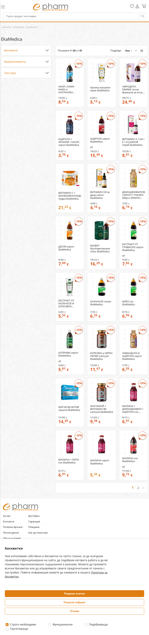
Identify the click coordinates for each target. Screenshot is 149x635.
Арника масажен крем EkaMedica (100, 89)
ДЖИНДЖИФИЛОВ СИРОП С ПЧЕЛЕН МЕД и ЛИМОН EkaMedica (133, 195)
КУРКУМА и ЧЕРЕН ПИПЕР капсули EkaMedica (101, 356)
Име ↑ (128, 50)
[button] (8, 7)
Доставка (33, 516)
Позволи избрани (74, 602)
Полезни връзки (13, 527)
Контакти (8, 521)
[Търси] (142, 16)
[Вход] (137, 8)
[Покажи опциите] (26, 50)
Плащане (33, 527)
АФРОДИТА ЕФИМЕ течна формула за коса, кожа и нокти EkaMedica (132, 89)
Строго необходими (22, 624)
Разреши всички (74, 593)
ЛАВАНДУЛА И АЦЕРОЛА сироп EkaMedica (132, 356)
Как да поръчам (38, 532)
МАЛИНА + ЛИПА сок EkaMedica (68, 461)
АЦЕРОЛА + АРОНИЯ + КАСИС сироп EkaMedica (69, 142)
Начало (6, 27)
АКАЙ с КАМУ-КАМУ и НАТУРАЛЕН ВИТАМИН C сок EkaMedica (68, 89)
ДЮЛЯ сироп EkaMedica (66, 248)
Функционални (62, 624)
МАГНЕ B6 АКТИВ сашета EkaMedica (69, 408)
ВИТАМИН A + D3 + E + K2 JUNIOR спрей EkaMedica (133, 142)
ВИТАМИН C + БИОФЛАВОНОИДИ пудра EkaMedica (69, 195)
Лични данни (11, 532)
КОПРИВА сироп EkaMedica (68, 354)
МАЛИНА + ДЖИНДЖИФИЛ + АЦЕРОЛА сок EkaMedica (132, 409)
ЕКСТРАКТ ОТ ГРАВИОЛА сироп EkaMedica (132, 247)
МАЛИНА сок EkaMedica (130, 460)
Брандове (18, 27)
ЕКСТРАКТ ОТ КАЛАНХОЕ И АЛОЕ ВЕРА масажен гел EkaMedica (66, 303)
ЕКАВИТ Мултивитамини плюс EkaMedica (100, 248)
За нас (6, 516)
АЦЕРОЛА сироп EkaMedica (100, 140)
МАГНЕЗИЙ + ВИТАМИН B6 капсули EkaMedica (101, 409)
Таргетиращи (18, 629)
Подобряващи (98, 624)
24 (141, 50)
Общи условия (12, 538)
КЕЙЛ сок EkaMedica (128, 303)
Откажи (74, 611)
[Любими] (132, 7)
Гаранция (34, 521)
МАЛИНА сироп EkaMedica (99, 462)
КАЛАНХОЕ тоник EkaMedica (100, 303)
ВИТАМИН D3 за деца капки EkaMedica (100, 195)
